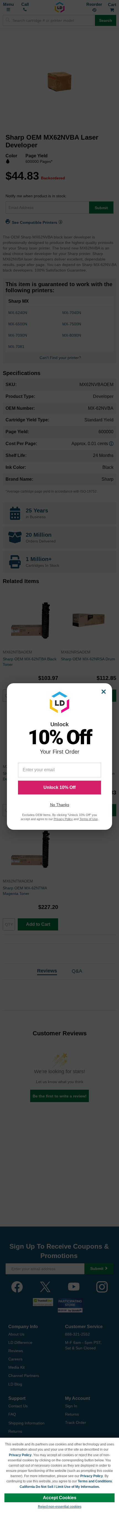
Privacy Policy (20, 1455)
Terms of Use (88, 819)
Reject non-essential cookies (59, 1507)
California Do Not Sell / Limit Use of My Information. (60, 1487)
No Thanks (59, 804)
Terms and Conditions (95, 1481)
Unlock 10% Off (59, 787)
